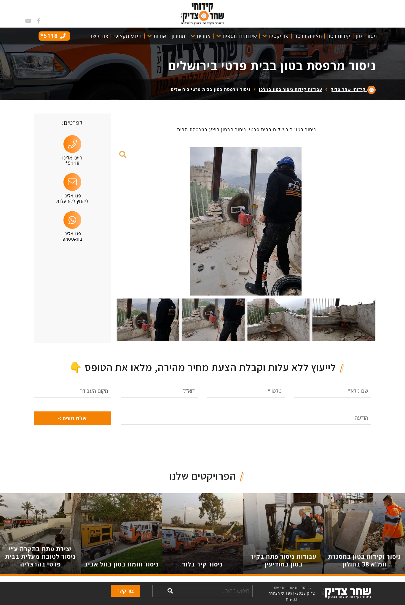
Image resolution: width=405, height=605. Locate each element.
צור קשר (125, 590)
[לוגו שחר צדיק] (202, 13)
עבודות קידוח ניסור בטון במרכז (290, 89)
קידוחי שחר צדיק (349, 89)
